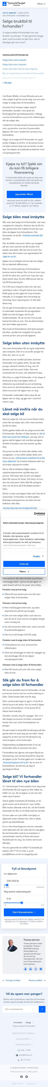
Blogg (28, 1022)
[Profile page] (25, 969)
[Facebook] (21, 1076)
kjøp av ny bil (9, 257)
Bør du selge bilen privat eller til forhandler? (23, 73)
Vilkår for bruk (17, 1084)
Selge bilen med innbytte (14, 60)
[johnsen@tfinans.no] (41, 969)
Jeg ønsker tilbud (24, 194)
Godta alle (24, 564)
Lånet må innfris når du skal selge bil (20, 69)
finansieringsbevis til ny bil (15, 763)
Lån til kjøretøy (9, 13)
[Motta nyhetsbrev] (42, 1009)
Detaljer (36, 556)
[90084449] (36, 969)
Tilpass (22, 571)
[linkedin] (31, 969)
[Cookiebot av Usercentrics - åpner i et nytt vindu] (34, 514)
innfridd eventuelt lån (33, 235)
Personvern (31, 1084)
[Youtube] (26, 1076)
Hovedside (17, 1022)
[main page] (14, 4)
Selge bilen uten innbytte (14, 65)
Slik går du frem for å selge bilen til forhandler (19, 79)
